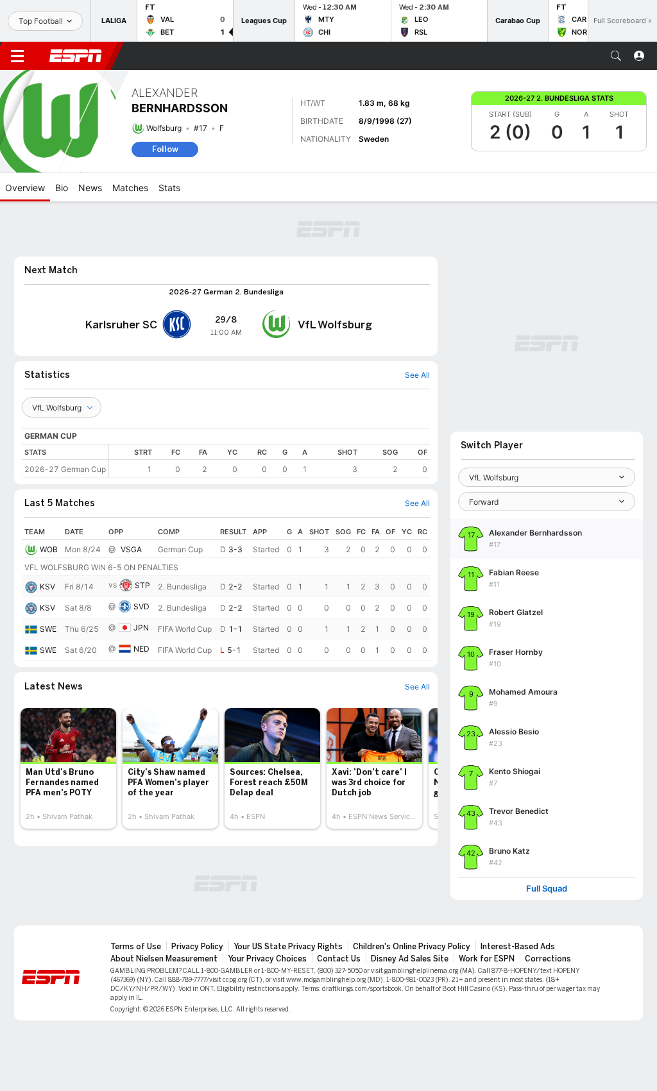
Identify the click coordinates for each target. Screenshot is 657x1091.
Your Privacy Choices (267, 958)
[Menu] (17, 56)
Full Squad (546, 888)
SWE (48, 629)
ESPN (75, 56)
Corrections (548, 958)
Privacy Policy (197, 946)
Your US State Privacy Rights (288, 946)
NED (141, 649)
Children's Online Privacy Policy (411, 946)
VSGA (131, 549)
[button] (616, 56)
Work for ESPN (487, 958)
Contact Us (339, 958)
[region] (269, 461)
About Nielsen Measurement (164, 958)
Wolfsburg (164, 128)
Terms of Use (135, 946)
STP (142, 585)
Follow (165, 149)
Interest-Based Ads (518, 946)
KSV (47, 586)
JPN (141, 627)
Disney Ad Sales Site (409, 958)
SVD (141, 606)
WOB (49, 549)
